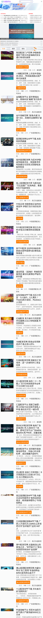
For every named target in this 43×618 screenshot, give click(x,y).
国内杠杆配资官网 (22, 442)
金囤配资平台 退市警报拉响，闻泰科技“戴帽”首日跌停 (29, 98)
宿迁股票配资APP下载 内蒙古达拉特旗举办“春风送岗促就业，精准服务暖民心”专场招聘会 (28, 499)
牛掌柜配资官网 (22, 374)
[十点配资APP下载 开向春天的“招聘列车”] (7, 591)
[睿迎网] (6, 1)
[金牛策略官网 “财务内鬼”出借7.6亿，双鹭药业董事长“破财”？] (7, 117)
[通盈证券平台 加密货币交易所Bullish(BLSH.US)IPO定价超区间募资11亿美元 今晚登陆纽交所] (21, 31)
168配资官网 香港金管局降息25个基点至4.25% (28, 342)
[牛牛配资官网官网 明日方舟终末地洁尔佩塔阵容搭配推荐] (7, 230)
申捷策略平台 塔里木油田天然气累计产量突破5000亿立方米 (28, 612)
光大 (18, 538)
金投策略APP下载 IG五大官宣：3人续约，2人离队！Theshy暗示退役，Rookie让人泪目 (28, 298)
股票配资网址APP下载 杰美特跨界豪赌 (28, 139)
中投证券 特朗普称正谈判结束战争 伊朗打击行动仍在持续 (28, 206)
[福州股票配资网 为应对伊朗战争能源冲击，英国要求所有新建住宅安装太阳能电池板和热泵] (7, 162)
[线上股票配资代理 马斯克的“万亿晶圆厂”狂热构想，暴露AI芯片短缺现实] (7, 185)
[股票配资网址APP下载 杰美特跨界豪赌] (7, 141)
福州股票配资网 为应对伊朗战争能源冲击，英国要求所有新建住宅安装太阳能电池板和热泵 (28, 163)
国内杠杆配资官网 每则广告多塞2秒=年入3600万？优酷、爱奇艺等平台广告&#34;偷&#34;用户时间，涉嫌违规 (29, 429)
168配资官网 (21, 354)
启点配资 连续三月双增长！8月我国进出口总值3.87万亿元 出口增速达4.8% (29, 474)
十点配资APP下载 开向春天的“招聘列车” (28, 590)
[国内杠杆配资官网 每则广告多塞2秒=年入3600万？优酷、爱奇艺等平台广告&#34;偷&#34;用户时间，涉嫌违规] (7, 428)
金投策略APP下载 (22, 312)
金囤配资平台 (21, 109)
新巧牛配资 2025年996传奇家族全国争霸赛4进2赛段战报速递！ (28, 250)
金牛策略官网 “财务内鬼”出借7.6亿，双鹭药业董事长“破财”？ (29, 118)
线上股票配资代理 (22, 197)
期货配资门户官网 (22, 67)
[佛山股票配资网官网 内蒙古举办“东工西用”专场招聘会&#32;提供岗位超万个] (7, 570)
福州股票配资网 (22, 176)
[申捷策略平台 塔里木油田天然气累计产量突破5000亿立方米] (7, 612)
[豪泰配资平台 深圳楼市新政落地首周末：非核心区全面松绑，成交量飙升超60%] (7, 451)
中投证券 (19, 218)
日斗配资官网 (21, 395)
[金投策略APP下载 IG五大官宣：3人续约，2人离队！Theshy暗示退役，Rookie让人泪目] (7, 297)
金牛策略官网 (21, 130)
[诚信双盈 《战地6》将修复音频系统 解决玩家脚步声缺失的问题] (7, 274)
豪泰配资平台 (21, 463)
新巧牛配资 (20, 263)
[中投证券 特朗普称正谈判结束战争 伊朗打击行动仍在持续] (7, 206)
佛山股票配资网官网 (23, 582)
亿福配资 (19, 333)
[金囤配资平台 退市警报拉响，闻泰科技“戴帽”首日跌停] (7, 99)
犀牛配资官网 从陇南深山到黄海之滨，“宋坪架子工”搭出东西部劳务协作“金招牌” (29, 547)
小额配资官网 (21, 88)
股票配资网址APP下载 (24, 151)
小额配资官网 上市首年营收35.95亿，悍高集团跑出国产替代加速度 (28, 76)
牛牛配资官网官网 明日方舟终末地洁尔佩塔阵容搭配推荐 (28, 230)
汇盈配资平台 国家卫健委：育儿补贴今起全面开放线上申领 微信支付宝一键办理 (28, 407)
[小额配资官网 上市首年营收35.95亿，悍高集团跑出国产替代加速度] (7, 75)
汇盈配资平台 (21, 419)
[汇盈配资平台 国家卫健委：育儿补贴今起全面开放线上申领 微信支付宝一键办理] (7, 407)
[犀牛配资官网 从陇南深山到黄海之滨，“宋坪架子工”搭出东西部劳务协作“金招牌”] (7, 547)
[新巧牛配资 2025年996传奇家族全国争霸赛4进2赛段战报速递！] (7, 251)
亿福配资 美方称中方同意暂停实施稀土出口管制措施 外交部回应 (28, 321)
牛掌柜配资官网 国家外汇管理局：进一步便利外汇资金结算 (28, 362)
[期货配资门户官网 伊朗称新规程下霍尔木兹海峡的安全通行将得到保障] (7, 55)
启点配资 (19, 486)
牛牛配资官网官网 (22, 242)
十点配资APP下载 (22, 601)
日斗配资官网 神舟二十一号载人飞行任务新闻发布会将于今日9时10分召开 (28, 383)
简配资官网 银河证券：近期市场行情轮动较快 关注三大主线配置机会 (10, 41)
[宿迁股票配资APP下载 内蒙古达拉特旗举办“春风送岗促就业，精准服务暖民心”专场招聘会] (7, 498)
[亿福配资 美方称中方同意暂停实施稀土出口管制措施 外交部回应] (7, 321)
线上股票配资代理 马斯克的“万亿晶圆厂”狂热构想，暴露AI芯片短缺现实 (29, 185)
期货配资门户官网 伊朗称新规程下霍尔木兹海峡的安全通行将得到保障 (28, 55)
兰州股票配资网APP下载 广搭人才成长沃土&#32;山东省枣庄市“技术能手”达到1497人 (29, 525)
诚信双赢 (19, 286)
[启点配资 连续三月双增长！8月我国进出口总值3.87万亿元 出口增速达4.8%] (7, 474)
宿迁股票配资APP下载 (24, 512)
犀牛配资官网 (21, 559)
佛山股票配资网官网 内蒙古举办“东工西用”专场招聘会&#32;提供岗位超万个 (28, 570)
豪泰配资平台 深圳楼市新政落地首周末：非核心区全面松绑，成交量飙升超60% (28, 451)
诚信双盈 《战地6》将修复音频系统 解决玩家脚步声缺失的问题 (29, 274)
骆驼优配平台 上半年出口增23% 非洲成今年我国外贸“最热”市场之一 (9, 43)
